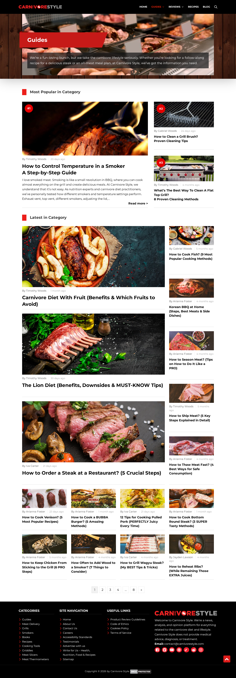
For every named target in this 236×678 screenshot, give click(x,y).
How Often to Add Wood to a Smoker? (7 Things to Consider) (93, 567)
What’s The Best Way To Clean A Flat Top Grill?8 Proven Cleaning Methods (184, 195)
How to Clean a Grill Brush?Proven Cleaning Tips (176, 139)
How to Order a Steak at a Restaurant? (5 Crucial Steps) (91, 473)
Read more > (138, 203)
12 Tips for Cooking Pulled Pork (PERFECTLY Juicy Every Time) (141, 521)
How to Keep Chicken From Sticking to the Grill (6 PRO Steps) (44, 567)
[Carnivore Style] (40, 7)
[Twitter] (164, 649)
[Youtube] (172, 649)
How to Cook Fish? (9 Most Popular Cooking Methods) (191, 257)
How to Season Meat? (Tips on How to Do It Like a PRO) (191, 364)
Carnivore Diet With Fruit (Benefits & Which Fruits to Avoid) (88, 301)
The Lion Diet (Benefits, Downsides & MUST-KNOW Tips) (92, 385)
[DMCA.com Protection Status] (140, 671)
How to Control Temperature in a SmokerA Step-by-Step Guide (73, 169)
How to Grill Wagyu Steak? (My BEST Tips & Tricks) (142, 565)
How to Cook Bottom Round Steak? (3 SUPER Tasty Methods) (188, 521)
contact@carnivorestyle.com (184, 643)
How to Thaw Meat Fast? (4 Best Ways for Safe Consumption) (191, 469)
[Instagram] (201, 649)
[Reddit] (193, 649)
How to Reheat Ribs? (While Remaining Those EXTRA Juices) (188, 571)
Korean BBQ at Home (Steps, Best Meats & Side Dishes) (189, 311)
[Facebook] (157, 649)
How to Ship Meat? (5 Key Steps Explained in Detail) (189, 418)
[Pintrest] (179, 649)
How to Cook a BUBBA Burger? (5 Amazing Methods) (89, 521)
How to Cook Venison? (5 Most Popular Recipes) (42, 519)
